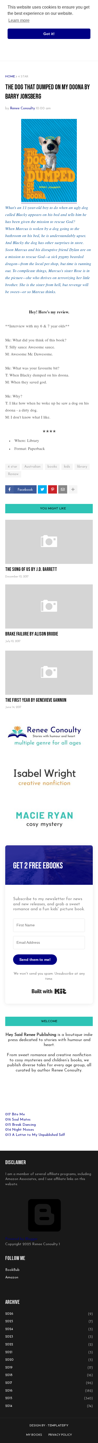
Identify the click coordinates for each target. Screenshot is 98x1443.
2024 (49, 1329)
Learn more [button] (19, 20)
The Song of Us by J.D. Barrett (31, 569)
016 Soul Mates (18, 1120)
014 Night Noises (19, 1130)
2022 (49, 1344)
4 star (23, 76)
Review (13, 474)
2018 (49, 1375)
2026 (49, 1314)
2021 (49, 1352)
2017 (49, 1383)
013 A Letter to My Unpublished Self (35, 1135)
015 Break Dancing (20, 1125)
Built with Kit (49, 991)
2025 (49, 1321)
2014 (49, 1406)
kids (67, 466)
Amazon (11, 1277)
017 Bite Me (15, 1114)
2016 (49, 1391)
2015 (49, 1398)
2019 (49, 1368)
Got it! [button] (49, 34)
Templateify (58, 1425)
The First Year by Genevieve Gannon (35, 700)
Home (10, 76)
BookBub (12, 1270)
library (82, 466)
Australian (32, 466)
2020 (49, 1360)
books (52, 466)
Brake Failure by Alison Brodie (31, 634)
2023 (49, 1337)
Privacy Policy (60, 1435)
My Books (34, 1435)
